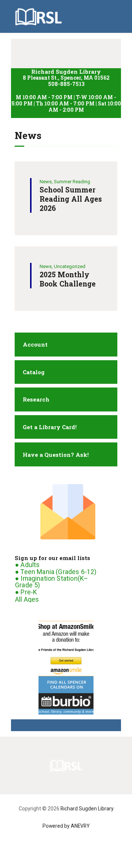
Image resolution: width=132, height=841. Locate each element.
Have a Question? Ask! (56, 454)
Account (35, 344)
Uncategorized (69, 266)
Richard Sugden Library (87, 809)
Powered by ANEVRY (66, 826)
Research (36, 399)
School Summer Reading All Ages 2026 (71, 199)
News (46, 181)
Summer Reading (72, 181)
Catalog (34, 372)
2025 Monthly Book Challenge (68, 279)
